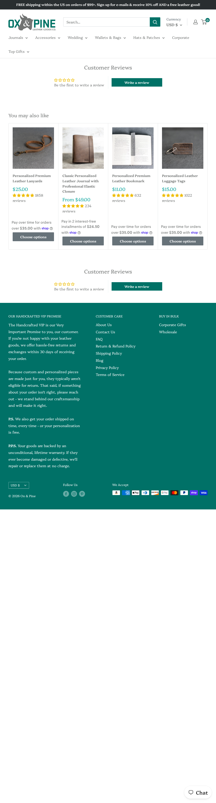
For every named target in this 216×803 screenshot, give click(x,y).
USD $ (15, 485)
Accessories (45, 37)
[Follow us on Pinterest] (82, 493)
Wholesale (168, 331)
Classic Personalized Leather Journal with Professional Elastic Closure (80, 183)
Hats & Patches (146, 37)
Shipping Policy (109, 353)
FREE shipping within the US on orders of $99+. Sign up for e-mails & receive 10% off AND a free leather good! (108, 4)
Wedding (75, 37)
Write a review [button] (136, 82)
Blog (99, 360)
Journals (15, 37)
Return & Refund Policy (115, 345)
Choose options (33, 236)
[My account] (195, 22)
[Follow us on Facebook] (66, 493)
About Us (104, 324)
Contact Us (105, 331)
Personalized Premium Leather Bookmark (131, 178)
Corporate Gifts (172, 324)
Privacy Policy (107, 367)
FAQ (99, 338)
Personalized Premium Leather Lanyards (32, 178)
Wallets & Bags (108, 37)
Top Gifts (16, 51)
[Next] (207, 186)
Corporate (180, 37)
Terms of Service (110, 374)
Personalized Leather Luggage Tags (180, 178)
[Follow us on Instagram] (74, 493)
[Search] (155, 22)
